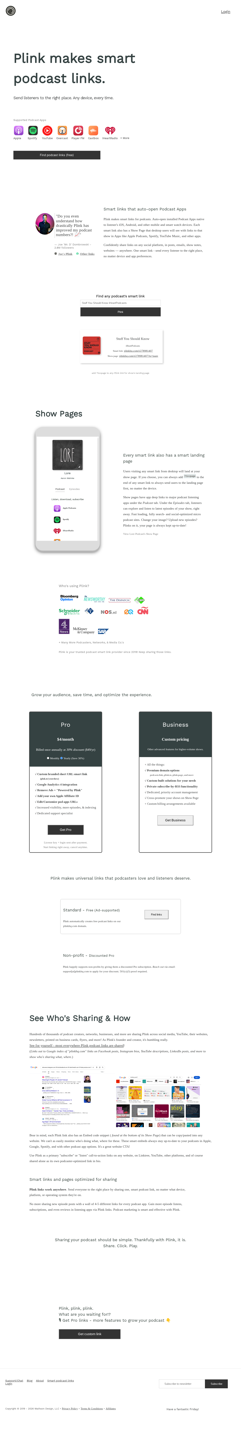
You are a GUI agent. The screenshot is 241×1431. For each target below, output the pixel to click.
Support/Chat (14, 1380)
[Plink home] (10, 15)
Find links (156, 914)
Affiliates (111, 1408)
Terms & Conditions (92, 1408)
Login (8, 1383)
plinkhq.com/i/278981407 (138, 350)
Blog (29, 1380)
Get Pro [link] (65, 830)
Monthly (54, 758)
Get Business (175, 820)
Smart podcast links (60, 1380)
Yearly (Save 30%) (74, 758)
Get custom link (89, 1334)
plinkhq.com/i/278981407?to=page (138, 356)
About (40, 1380)
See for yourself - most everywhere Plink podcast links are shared (76, 1045)
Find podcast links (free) (57, 155)
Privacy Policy (70, 1408)
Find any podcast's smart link (120, 296)
